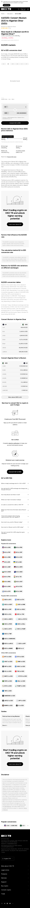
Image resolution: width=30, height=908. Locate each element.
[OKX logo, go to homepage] (6, 9)
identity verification (14, 443)
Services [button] (4, 878)
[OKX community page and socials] (12, 903)
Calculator (10, 13)
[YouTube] (10, 903)
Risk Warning (8, 806)
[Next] (28, 826)
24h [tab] (8, 63)
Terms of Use (22, 804)
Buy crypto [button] (4, 886)
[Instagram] (7, 903)
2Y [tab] (26, 63)
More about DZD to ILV (15, 397)
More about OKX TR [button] (7, 866)
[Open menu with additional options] (28, 9)
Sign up (23, 9)
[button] (18, 9)
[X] (2, 903)
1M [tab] (17, 63)
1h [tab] (3, 63)
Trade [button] (3, 894)
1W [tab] (12, 63)
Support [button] (3, 882)
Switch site (6, 5)
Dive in (4, 725)
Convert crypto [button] (6, 890)
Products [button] (4, 874)
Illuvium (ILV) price (11, 156)
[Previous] (2, 826)
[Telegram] (4, 903)
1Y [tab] (21, 63)
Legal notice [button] (5, 870)
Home (2, 13)
